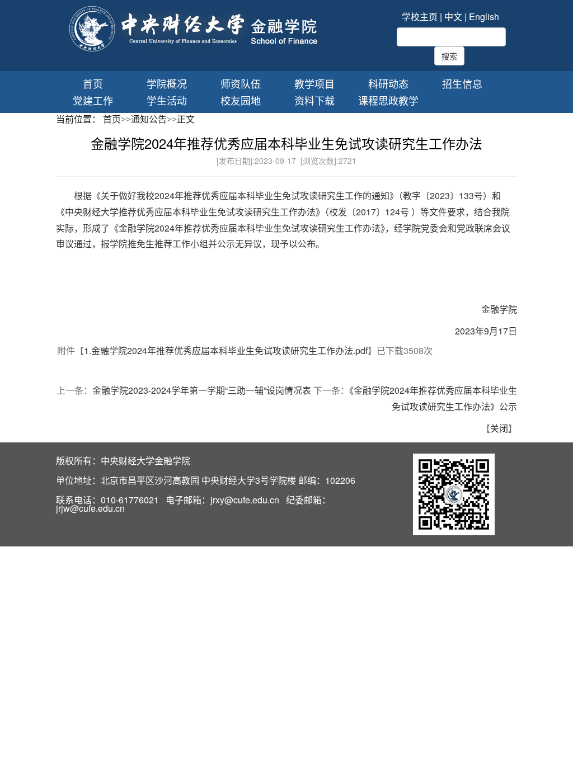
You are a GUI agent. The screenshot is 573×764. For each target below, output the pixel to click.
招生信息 (462, 84)
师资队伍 (240, 84)
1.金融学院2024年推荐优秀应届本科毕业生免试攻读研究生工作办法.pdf (226, 350)
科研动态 (388, 84)
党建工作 (93, 100)
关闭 (499, 428)
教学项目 (314, 84)
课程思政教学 (388, 100)
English (484, 16)
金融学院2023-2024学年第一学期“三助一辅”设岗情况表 (201, 390)
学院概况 (167, 84)
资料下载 (314, 100)
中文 (453, 16)
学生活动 (167, 100)
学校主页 (420, 16)
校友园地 (240, 100)
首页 (93, 84)
